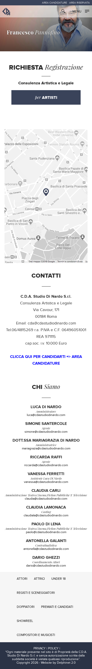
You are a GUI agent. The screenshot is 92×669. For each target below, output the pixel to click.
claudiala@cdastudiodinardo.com (46, 515)
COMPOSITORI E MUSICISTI (36, 635)
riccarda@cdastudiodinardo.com (46, 465)
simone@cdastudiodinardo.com (46, 432)
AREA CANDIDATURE (54, 2)
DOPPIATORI (25, 607)
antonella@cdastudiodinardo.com (46, 549)
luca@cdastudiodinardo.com (46, 415)
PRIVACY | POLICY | (46, 648)
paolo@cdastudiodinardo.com (46, 532)
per (46, 97)
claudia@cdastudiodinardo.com (46, 499)
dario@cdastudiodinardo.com (46, 565)
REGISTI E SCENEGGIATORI (36, 593)
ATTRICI (39, 579)
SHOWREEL (25, 621)
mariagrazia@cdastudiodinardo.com (46, 448)
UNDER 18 (58, 579)
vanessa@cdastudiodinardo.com (46, 482)
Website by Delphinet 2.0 (58, 663)
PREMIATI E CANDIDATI (57, 607)
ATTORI (22, 579)
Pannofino (33, 32)
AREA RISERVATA (79, 2)
